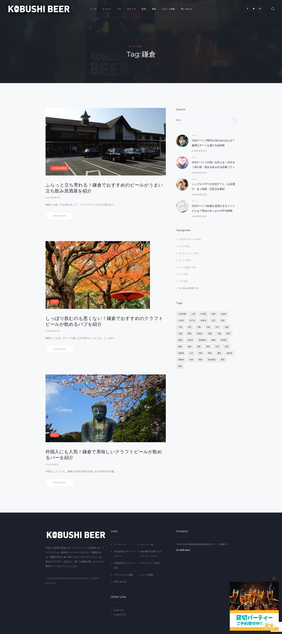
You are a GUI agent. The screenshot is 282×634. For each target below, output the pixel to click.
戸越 (219, 333)
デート (194, 135)
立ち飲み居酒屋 (60, 168)
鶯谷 (223, 359)
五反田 (224, 314)
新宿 (228, 333)
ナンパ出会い (185, 267)
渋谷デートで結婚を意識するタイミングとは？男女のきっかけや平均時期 (213, 208)
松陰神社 (202, 340)
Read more (59, 216)
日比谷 (190, 340)
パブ (55, 301)
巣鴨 (189, 333)
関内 (200, 359)
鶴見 (180, 366)
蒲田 (219, 353)
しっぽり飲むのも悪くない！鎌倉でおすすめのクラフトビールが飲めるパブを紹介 (104, 321)
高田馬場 (211, 359)
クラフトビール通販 (123, 574)
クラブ (182, 246)
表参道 (229, 353)
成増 (210, 333)
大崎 (199, 327)
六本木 (181, 320)
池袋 (189, 346)
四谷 (223, 320)
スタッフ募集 (146, 574)
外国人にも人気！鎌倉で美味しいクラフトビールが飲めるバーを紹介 (104, 454)
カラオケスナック (187, 239)
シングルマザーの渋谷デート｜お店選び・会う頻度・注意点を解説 (213, 186)
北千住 (192, 320)
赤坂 (191, 359)
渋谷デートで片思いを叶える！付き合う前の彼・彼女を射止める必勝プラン (213, 165)
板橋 (213, 340)
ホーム (132, 46)
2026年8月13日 (199, 151)
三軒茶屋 (182, 314)
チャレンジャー (186, 253)
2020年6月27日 (53, 197)
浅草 (199, 346)
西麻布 (181, 359)
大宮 (189, 327)
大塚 (180, 327)
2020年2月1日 (52, 464)
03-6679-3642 (183, 550)
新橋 (180, 340)
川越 (180, 333)
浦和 (208, 346)
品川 (213, 320)
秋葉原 (181, 353)
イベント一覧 (146, 544)
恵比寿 (200, 333)
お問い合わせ (120, 581)
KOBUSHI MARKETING (76, 578)
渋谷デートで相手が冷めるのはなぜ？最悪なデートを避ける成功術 (213, 143)
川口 (217, 327)
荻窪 (210, 353)
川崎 (226, 327)
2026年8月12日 (199, 172)
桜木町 (224, 340)
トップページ (120, 544)
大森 (208, 327)
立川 (191, 353)
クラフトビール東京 (150, 563)
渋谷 (217, 346)
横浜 (180, 346)
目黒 (226, 346)
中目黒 (203, 314)
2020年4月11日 (53, 331)
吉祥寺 (203, 320)
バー (55, 435)
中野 (213, 314)
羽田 (200, 353)
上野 (193, 314)
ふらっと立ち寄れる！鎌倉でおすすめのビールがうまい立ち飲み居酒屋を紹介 (104, 188)
